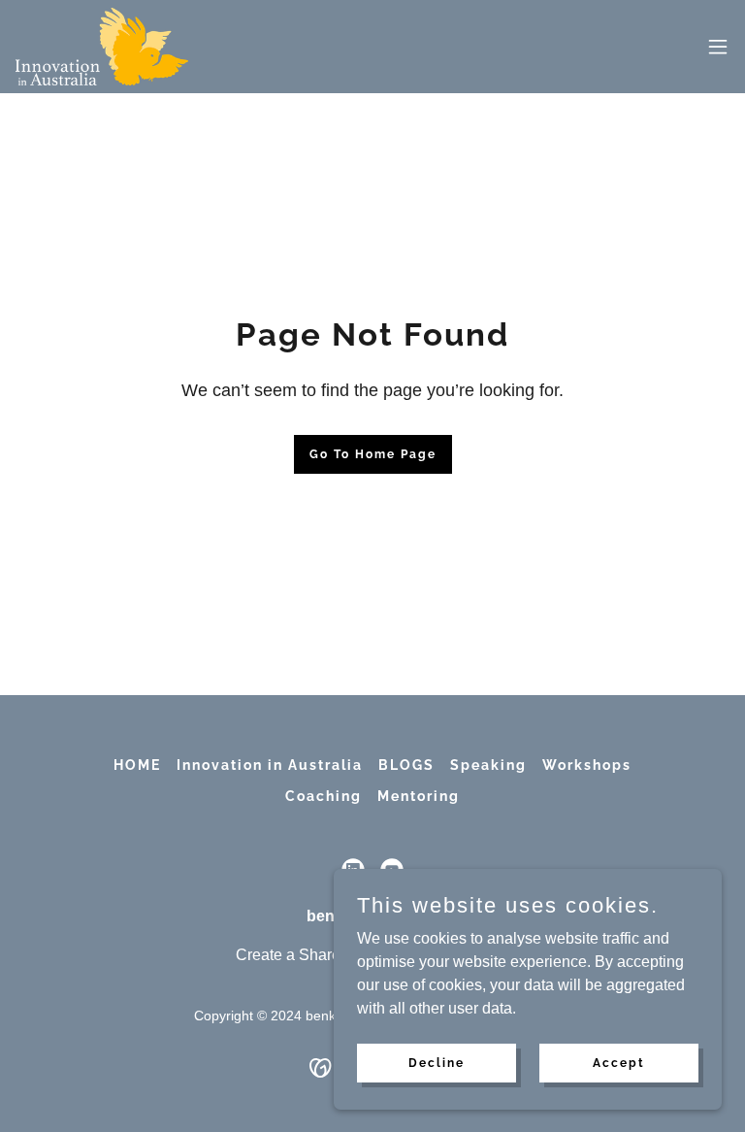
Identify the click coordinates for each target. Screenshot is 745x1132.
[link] (102, 46)
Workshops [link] (587, 765)
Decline (436, 1062)
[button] (717, 46)
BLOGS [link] (406, 765)
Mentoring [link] (418, 796)
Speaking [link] (488, 765)
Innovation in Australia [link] (270, 765)
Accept (619, 1062)
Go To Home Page (373, 454)
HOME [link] (137, 765)
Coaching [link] (323, 796)
